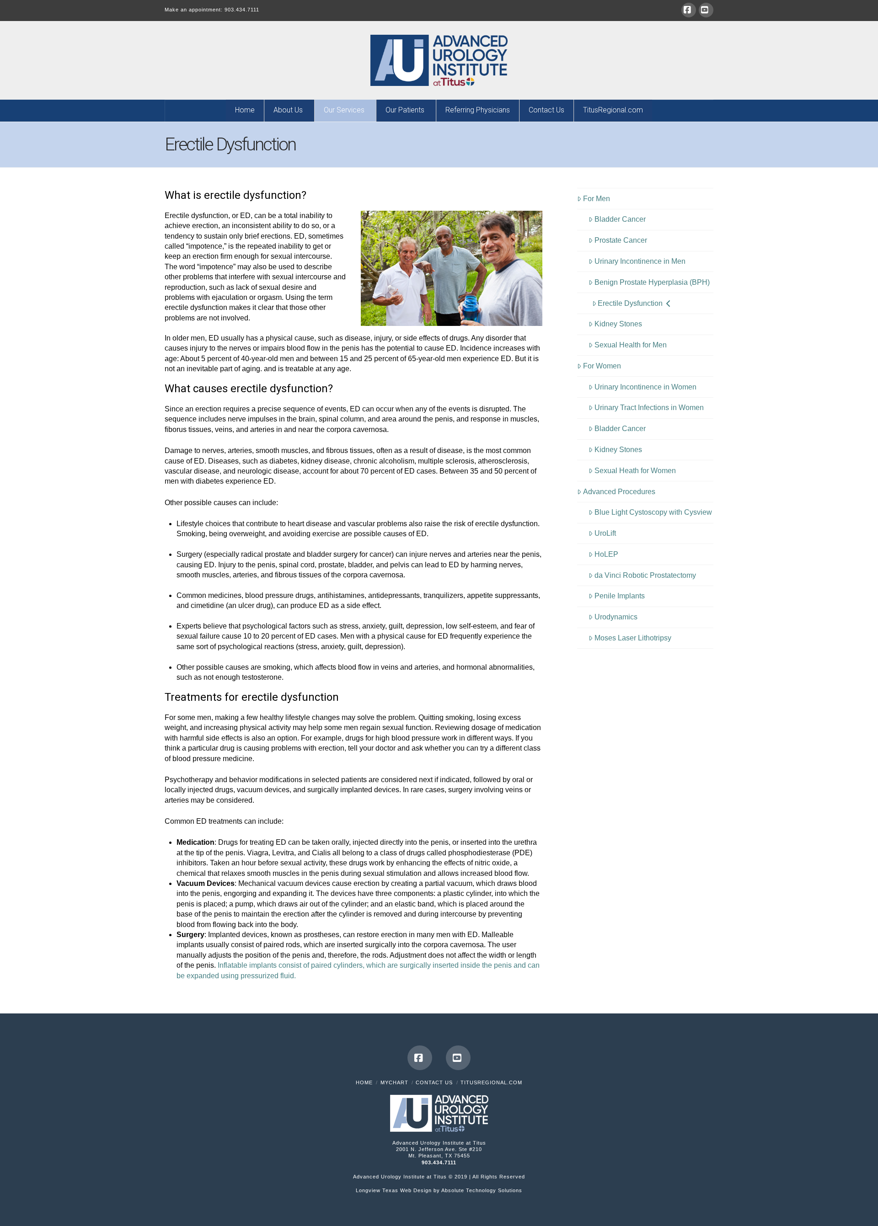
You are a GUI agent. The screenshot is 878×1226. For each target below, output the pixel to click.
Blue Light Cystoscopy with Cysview (653, 512)
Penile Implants (619, 596)
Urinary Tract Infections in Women (649, 407)
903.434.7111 (242, 9)
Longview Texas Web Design (394, 1190)
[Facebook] (688, 10)
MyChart (394, 1082)
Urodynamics (615, 617)
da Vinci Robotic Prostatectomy (645, 575)
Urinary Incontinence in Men (639, 261)
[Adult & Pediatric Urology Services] (439, 60)
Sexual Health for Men (630, 345)
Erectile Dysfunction (630, 303)
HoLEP (606, 554)
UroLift (605, 533)
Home (364, 1082)
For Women (602, 366)
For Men (596, 199)
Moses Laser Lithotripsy (632, 638)
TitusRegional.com (491, 1082)
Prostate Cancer (620, 240)
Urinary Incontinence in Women (645, 387)
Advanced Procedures (619, 492)
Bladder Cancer (620, 219)
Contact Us (434, 1082)
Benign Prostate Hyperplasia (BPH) (652, 282)
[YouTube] (706, 10)
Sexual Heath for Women (635, 470)
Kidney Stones (618, 324)
